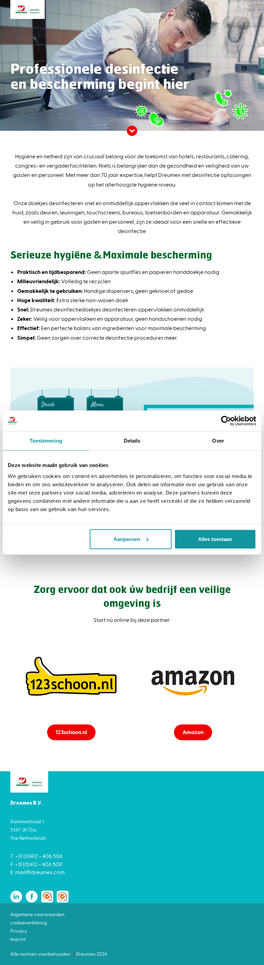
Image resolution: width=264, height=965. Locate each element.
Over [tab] (218, 441)
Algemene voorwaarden (37, 914)
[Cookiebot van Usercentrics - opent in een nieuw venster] (226, 421)
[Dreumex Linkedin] (16, 896)
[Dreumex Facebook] (32, 896)
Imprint (18, 939)
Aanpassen (126, 539)
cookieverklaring (28, 922)
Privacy (18, 931)
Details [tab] (132, 441)
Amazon (193, 732)
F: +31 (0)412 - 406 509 (36, 864)
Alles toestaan (215, 539)
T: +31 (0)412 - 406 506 (36, 855)
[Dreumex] (27, 9)
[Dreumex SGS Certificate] (47, 897)
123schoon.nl (71, 732)
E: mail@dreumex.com (37, 872)
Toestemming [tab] (46, 441)
